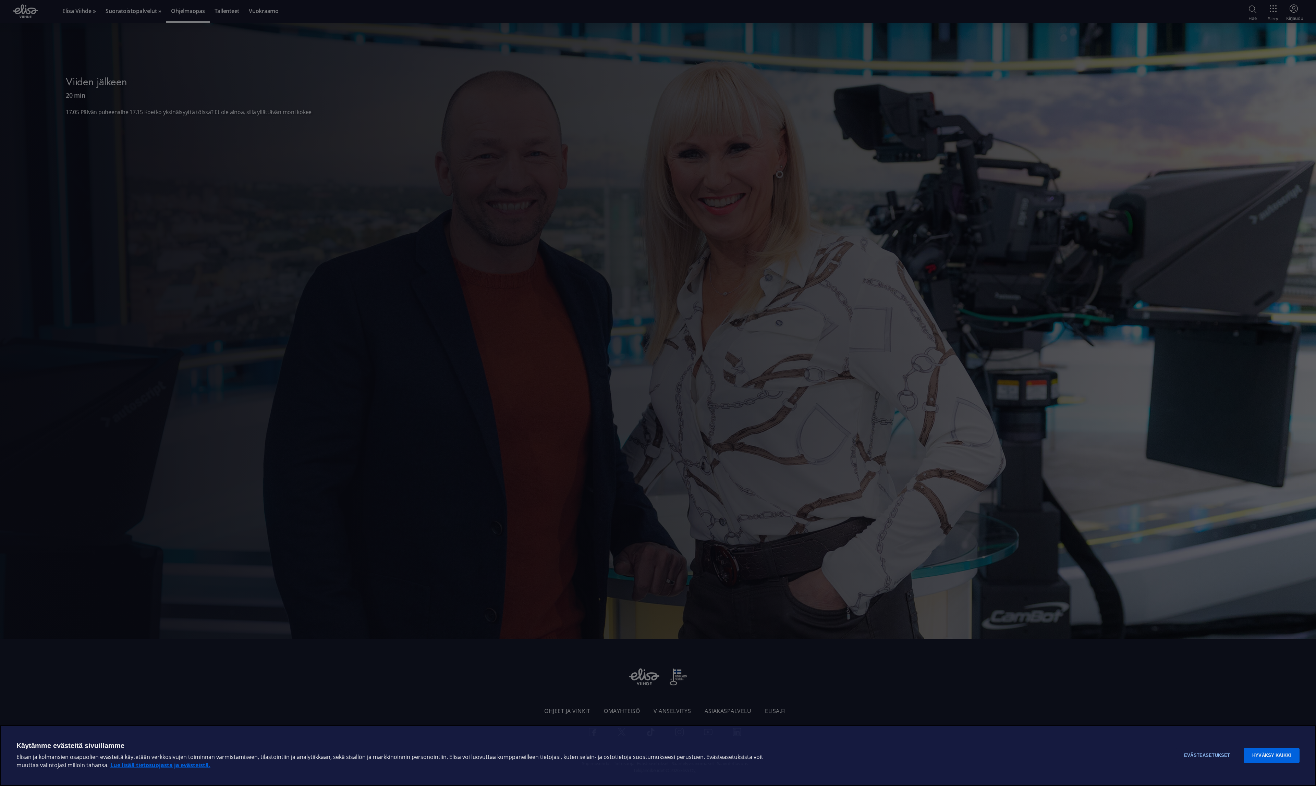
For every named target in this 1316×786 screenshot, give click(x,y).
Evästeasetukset (1207, 755)
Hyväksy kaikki (1271, 755)
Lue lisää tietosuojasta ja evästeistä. (160, 765)
